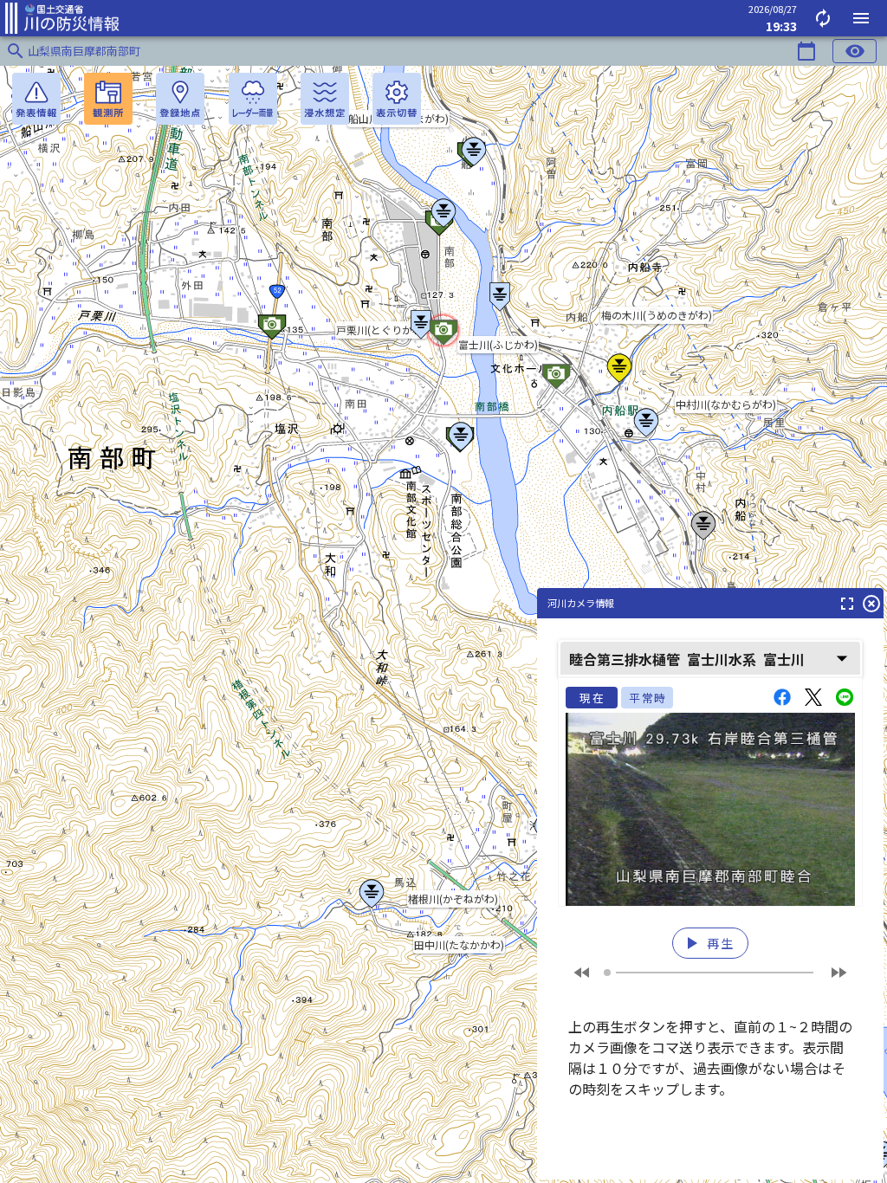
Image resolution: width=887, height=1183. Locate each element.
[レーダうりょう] (253, 99)
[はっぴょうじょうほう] (36, 99)
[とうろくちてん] (180, 99)
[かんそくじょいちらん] (108, 99)
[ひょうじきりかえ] (396, 99)
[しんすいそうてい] (325, 99)
